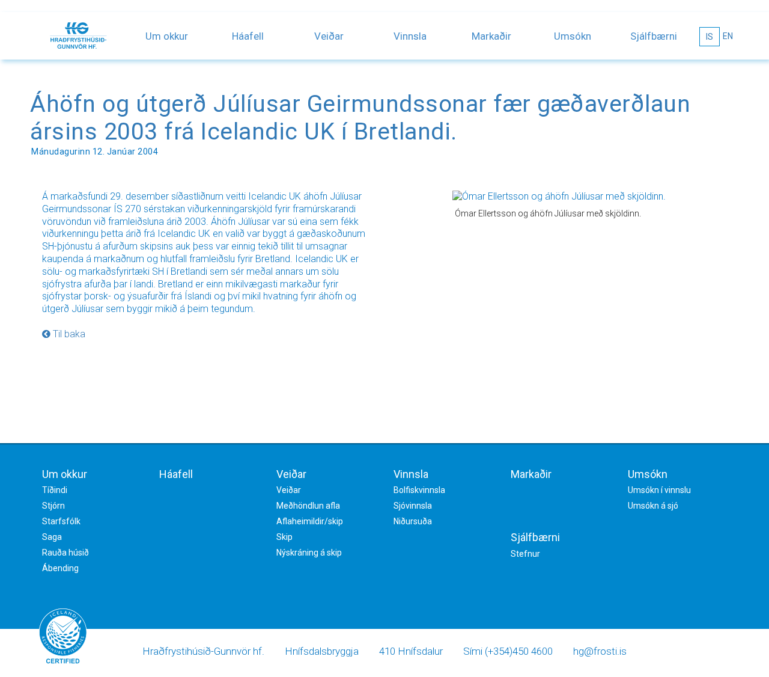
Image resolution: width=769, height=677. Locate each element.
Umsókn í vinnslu (659, 490)
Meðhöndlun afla (308, 505)
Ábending (60, 568)
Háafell (248, 36)
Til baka (67, 334)
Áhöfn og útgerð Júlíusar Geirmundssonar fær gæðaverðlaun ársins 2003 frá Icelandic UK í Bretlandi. (360, 118)
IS (709, 36)
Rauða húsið (65, 552)
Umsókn (572, 36)
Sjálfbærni (653, 36)
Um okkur (166, 36)
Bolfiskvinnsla (419, 490)
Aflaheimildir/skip (309, 521)
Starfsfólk (61, 521)
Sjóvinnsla (413, 505)
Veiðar (329, 36)
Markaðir (491, 36)
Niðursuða (413, 521)
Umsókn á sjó (653, 505)
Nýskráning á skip (309, 552)
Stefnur (525, 554)
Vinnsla (410, 36)
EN (728, 36)
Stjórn (53, 505)
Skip (284, 537)
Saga (52, 537)
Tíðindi (54, 490)
